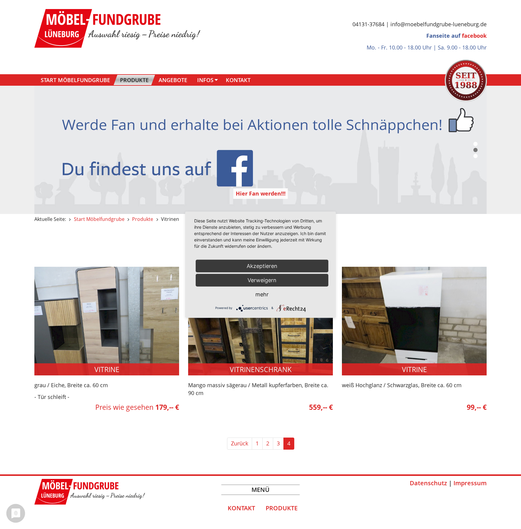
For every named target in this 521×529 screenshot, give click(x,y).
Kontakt (238, 80)
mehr (262, 294)
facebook (474, 35)
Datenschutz (428, 483)
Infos (205, 80)
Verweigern (262, 280)
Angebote (173, 80)
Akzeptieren (262, 266)
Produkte (134, 80)
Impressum (470, 483)
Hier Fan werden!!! (261, 193)
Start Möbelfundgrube (75, 80)
